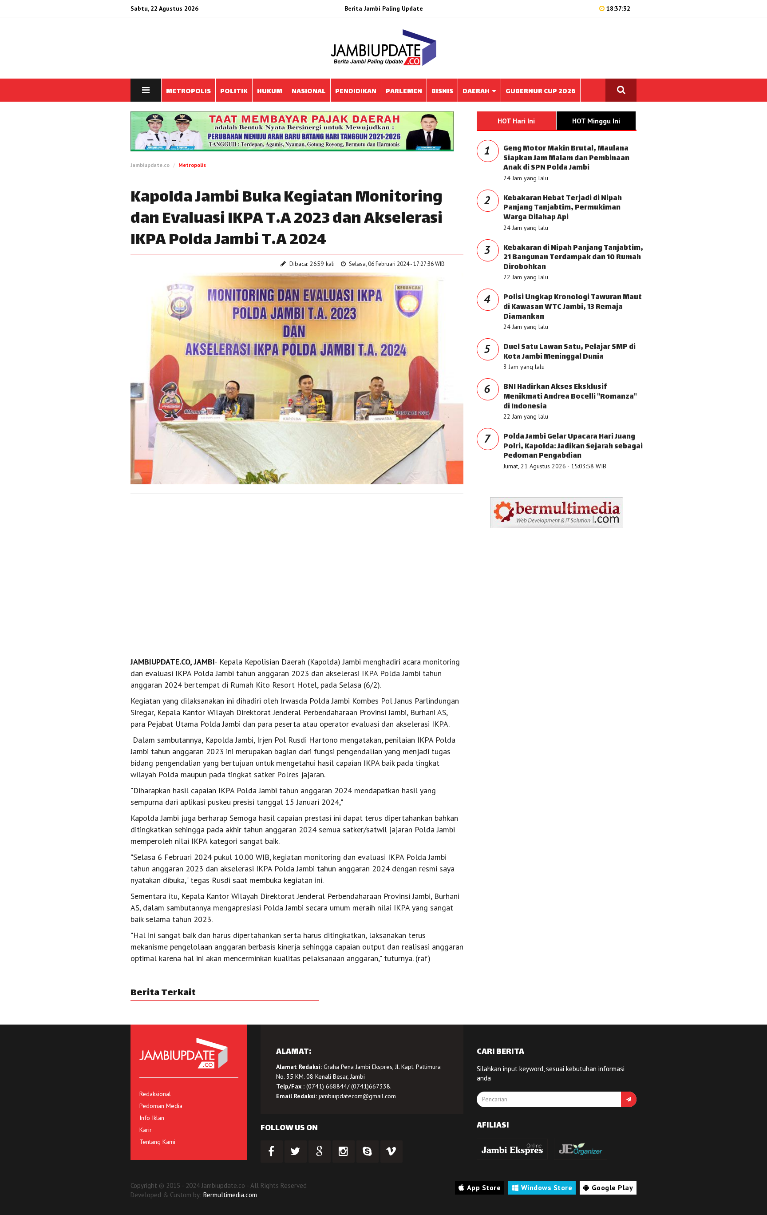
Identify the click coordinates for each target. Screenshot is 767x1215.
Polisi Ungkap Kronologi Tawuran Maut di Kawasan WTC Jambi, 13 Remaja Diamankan (572, 307)
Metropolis (192, 165)
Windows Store (547, 1187)
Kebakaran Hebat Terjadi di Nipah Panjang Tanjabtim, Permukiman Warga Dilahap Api (562, 208)
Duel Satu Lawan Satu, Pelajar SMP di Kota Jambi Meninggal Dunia (569, 352)
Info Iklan (151, 1118)
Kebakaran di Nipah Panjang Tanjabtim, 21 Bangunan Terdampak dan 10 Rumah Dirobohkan (573, 258)
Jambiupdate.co (150, 165)
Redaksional (155, 1094)
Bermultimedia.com (230, 1195)
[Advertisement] (296, 565)
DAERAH (477, 92)
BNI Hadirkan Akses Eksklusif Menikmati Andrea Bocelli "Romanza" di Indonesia (570, 397)
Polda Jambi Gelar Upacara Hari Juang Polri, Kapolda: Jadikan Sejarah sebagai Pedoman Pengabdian (573, 447)
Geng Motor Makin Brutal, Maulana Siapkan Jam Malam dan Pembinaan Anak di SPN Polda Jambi (566, 158)
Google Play (612, 1187)
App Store (484, 1187)
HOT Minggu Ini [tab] (596, 120)
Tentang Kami (157, 1142)
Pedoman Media (160, 1106)
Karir (145, 1130)
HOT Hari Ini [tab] (516, 120)
